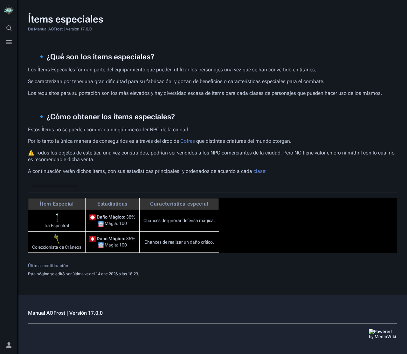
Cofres (187, 141)
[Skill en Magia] (101, 223)
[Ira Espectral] (57, 218)
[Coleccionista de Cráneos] (57, 239)
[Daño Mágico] (92, 217)
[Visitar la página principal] (9, 10)
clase (259, 171)
